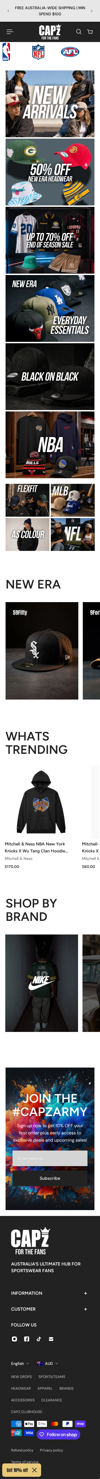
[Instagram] (14, 1339)
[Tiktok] (39, 1339)
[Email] (51, 1339)
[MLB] (73, 500)
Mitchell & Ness (18, 858)
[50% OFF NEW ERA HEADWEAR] (50, 172)
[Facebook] (27, 1339)
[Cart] (90, 32)
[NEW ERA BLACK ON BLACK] (50, 376)
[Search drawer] (78, 32)
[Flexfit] (27, 500)
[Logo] (50, 32)
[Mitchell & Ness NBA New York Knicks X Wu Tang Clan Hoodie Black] (41, 802)
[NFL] (73, 534)
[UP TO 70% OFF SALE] (50, 240)
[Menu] (10, 32)
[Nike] (41, 983)
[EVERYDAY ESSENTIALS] (50, 308)
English (17, 1363)
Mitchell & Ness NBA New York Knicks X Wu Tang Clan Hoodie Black (35, 847)
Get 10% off (17, 1470)
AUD (49, 1363)
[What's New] (50, 103)
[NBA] (50, 444)
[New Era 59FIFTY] (42, 651)
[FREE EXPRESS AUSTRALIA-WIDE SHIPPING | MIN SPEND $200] (50, 11)
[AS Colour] (27, 534)
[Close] (34, 1470)
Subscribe (50, 1178)
